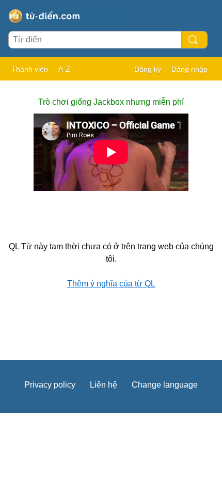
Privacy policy (49, 384)
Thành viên (29, 69)
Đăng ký (147, 69)
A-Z (64, 69)
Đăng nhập (189, 69)
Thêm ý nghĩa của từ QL (111, 283)
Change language (165, 384)
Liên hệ (103, 384)
